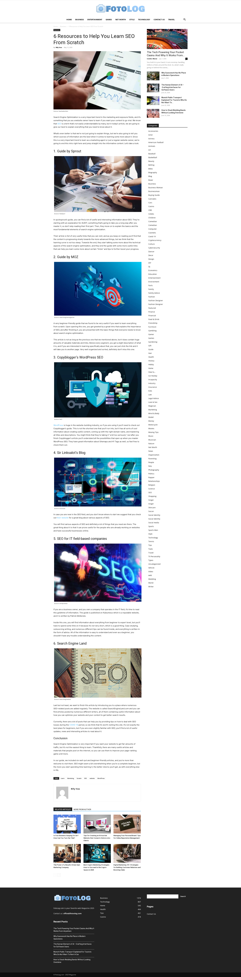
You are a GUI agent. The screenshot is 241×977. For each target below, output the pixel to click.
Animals (151, 146)
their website (63, 517)
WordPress (58, 425)
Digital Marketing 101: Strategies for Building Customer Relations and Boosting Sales (127, 867)
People (151, 462)
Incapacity (152, 379)
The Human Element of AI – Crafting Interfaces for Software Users (172, 87)
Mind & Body (153, 413)
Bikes (150, 169)
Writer (151, 586)
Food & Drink (153, 319)
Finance (151, 312)
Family (151, 289)
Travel (171, 19)
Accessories (153, 131)
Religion (151, 485)
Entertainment (94, 19)
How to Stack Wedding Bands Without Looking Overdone (71, 961)
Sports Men (153, 530)
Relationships (154, 481)
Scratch (79, 778)
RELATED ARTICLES (63, 809)
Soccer (151, 511)
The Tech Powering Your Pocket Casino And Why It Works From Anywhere (73, 929)
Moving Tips (153, 432)
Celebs (151, 214)
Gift (149, 345)
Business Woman (155, 187)
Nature (151, 443)
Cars (150, 202)
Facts (150, 285)
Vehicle (151, 568)
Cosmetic (152, 233)
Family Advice (154, 293)
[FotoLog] (120, 8)
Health (151, 357)
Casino (151, 206)
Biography (152, 172)
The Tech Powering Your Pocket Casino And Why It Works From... (166, 54)
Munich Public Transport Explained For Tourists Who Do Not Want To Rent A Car (72, 953)
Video (150, 571)
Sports (151, 526)
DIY (149, 263)
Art (149, 150)
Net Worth (120, 19)
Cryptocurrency (154, 240)
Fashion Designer (155, 300)
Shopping (152, 496)
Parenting (152, 458)
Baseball (152, 153)
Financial (152, 315)
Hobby (151, 364)
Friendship (152, 323)
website (92, 778)
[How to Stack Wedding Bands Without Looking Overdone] (153, 113)
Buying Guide (154, 195)
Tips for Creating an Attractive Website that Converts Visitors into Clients (96, 838)
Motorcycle (153, 425)
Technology (144, 19)
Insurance (152, 387)
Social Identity (154, 515)
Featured (152, 308)
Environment (153, 281)
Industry (151, 383)
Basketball (152, 157)
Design (151, 259)
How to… (152, 372)
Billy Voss (59, 47)
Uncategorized (154, 564)
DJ (149, 266)
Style (132, 19)
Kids (150, 391)
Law (150, 394)
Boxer (150, 180)
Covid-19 (152, 236)
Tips (150, 545)
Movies (151, 428)
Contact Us (159, 19)
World (150, 583)
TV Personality (154, 556)
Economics (152, 270)
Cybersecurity (154, 248)
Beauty (151, 161)
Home (69, 19)
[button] (185, 20)
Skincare (152, 507)
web (150, 575)
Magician (152, 406)
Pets (150, 466)
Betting (151, 165)
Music (150, 436)
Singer (151, 500)
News (150, 451)
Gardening (152, 342)
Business (79, 19)
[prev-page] (55, 874)
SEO (59, 123)
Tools (150, 549)
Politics (151, 473)
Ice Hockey (152, 376)
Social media (153, 522)
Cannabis (152, 199)
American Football (156, 142)
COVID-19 (73, 725)
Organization (153, 455)
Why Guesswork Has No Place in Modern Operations (69, 937)
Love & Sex (152, 402)
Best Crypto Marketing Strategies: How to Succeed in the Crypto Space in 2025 (96, 867)
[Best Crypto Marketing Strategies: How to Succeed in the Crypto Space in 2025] (97, 853)
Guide (150, 349)
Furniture (152, 327)
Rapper (151, 477)
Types (150, 560)
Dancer (151, 251)
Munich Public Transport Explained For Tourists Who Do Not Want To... (174, 100)
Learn (63, 778)
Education (152, 274)
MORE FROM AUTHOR (82, 809)
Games (109, 19)
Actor (150, 135)
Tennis (151, 541)
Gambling (152, 330)
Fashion (151, 297)
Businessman (154, 191)
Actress (151, 138)
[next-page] (59, 874)
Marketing (70, 778)
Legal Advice (153, 398)
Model (151, 417)
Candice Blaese (152, 59)
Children (152, 217)
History (151, 361)
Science (151, 488)
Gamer (151, 334)
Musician (152, 440)
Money (151, 421)
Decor (150, 255)
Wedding (152, 579)
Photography (153, 470)
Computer (152, 229)
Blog (150, 176)
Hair (150, 353)
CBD (150, 210)
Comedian (152, 221)
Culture (151, 244)
